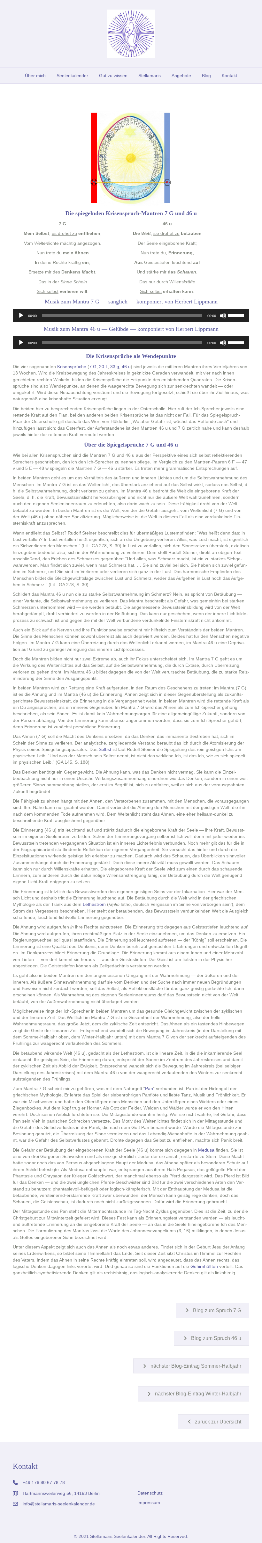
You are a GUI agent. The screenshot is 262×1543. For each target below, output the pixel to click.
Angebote (181, 75)
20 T (103, 366)
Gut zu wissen (113, 75)
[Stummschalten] (223, 315)
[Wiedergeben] (21, 315)
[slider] (237, 315)
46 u (126, 366)
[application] (131, 315)
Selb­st (105, 749)
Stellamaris (149, 75)
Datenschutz (150, 1493)
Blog (206, 75)
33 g (114, 366)
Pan (149, 1088)
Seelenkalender (72, 75)
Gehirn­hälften (204, 1266)
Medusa (206, 1150)
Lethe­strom (94, 904)
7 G (92, 366)
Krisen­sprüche (71, 366)
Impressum (148, 1502)
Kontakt (229, 75)
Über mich (35, 75)
